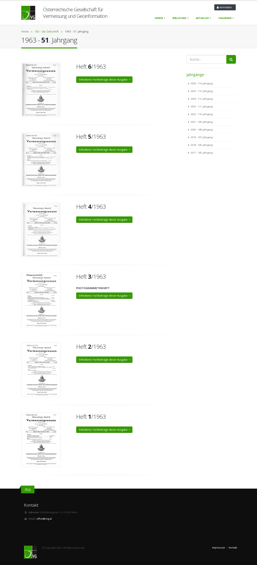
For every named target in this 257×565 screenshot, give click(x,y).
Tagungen (224, 18)
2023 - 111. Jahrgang (201, 106)
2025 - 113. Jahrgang (201, 91)
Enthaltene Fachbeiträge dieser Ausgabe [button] (104, 79)
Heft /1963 (91, 66)
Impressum (218, 547)
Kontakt (233, 547)
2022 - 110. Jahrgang (201, 114)
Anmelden (226, 7)
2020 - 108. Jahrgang (201, 129)
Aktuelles (202, 18)
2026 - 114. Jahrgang (201, 83)
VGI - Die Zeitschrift (47, 31)
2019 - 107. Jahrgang (201, 137)
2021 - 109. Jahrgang (201, 122)
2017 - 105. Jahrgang (201, 152)
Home (25, 31)
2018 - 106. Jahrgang (201, 145)
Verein (159, 18)
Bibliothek (179, 18)
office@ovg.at (44, 518)
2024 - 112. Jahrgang (201, 98)
